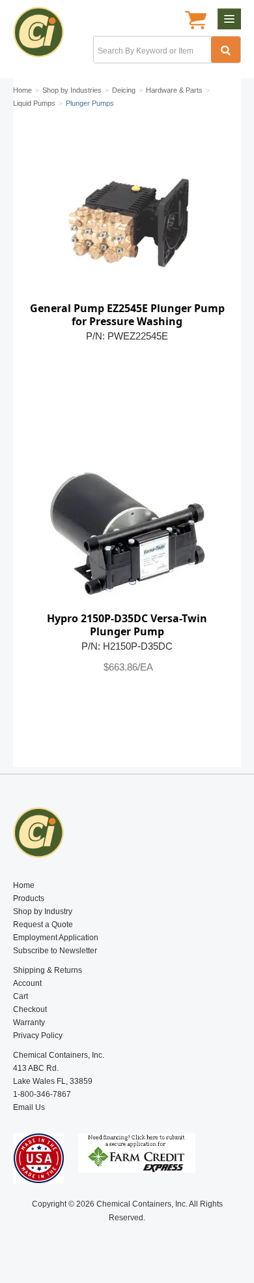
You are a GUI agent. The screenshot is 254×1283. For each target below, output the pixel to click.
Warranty (29, 1022)
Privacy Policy (38, 1035)
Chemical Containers (44, 36)
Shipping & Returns (47, 970)
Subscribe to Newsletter (55, 950)
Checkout (30, 1009)
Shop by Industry (42, 911)
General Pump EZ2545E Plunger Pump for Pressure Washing (127, 314)
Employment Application (55, 937)
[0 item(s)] (196, 21)
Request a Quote (43, 924)
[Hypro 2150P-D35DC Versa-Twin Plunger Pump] (127, 531)
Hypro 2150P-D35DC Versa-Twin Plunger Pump (127, 625)
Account (27, 983)
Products (28, 898)
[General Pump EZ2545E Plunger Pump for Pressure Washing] (127, 221)
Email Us (29, 1107)
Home (24, 885)
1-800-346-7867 (42, 1094)
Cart (20, 996)
